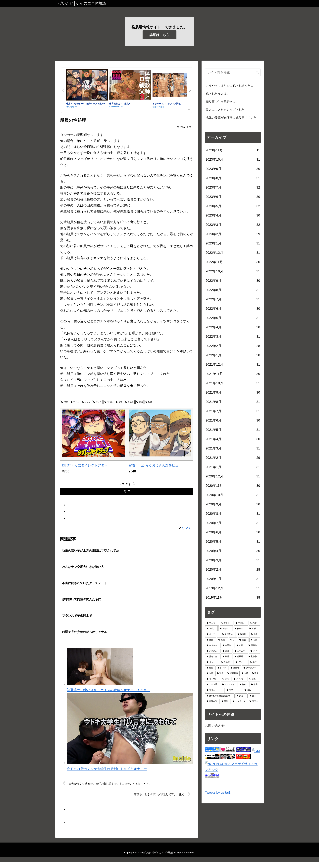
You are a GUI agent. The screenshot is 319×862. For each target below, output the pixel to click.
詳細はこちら (159, 35)
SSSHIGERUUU (116, 106)
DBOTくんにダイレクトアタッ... (86, 465)
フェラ (99, 402)
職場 (141, 402)
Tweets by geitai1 (217, 792)
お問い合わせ (215, 725)
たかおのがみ (158, 106)
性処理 (131, 402)
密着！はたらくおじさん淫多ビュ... (155, 465)
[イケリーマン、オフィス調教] (173, 85)
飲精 (150, 402)
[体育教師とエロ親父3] (130, 85)
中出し (110, 402)
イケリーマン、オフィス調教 (167, 103)
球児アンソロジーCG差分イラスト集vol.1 (86, 103)
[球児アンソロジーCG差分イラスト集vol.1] (87, 85)
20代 (66, 402)
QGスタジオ (71, 106)
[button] (257, 72)
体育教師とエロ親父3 (119, 103)
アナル (76, 402)
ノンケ (87, 402)
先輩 (120, 402)
